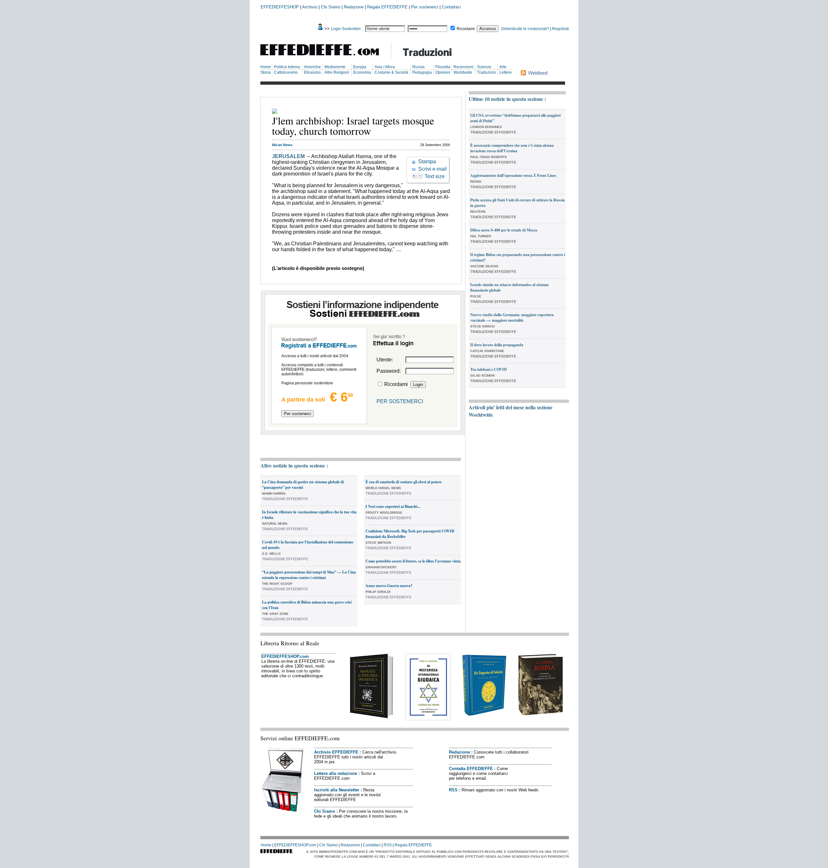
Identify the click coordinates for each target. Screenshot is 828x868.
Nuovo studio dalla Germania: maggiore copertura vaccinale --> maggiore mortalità (512, 317)
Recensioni (463, 67)
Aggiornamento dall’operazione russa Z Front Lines (513, 175)
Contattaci (451, 7)
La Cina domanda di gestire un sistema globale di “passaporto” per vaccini (303, 484)
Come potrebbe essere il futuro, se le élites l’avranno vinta (413, 561)
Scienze (484, 67)
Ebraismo (312, 72)
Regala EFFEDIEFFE (387, 7)
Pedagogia (422, 72)
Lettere (505, 72)
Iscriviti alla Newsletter (336, 790)
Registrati (560, 29)
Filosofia (442, 67)
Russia (418, 67)
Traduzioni (486, 72)
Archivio (309, 7)
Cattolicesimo (286, 72)
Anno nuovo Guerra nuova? (388, 585)
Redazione (354, 7)
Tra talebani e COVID (488, 369)
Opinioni (442, 72)
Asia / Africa (385, 67)
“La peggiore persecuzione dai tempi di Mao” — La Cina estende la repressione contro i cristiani (309, 574)
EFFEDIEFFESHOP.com (285, 656)
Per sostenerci (424, 7)
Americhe (312, 67)
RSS (453, 790)
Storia (265, 72)
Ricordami (466, 29)
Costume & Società (391, 72)
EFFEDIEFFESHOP (280, 7)
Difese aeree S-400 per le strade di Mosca (503, 230)
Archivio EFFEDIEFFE (336, 752)
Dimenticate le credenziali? (525, 29)
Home (265, 67)
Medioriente (334, 67)
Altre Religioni (336, 72)
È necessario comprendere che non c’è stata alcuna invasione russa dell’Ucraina (512, 148)
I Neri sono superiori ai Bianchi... (392, 506)
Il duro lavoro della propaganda (496, 345)
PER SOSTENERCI (399, 401)
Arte (503, 67)
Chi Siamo (330, 7)
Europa (359, 67)
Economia (362, 72)
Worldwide (462, 72)
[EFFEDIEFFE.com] (325, 56)
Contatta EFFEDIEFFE (471, 768)
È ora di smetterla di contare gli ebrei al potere (403, 482)
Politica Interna (287, 67)
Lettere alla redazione (335, 773)
